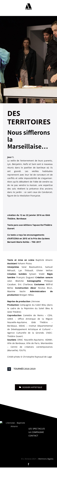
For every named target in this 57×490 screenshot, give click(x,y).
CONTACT (33, 435)
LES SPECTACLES (36, 428)
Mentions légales (45, 458)
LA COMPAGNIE (36, 432)
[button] (30, 369)
